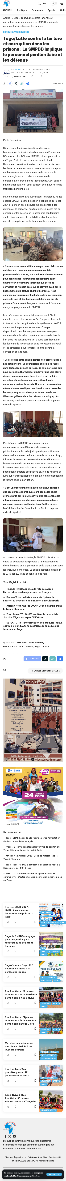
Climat (54, 1052)
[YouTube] (14, 1136)
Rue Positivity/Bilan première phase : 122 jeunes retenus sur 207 (18, 1072)
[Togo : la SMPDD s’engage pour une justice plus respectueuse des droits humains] (51, 944)
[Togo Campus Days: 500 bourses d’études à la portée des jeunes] (51, 971)
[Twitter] (9, 1136)
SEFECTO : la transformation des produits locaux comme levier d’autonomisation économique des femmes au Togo (32, 626)
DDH (43, 948)
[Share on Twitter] (15, 83)
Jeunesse (45, 1003)
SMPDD (29, 646)
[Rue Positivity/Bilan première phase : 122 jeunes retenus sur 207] (51, 1075)
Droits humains (11, 32)
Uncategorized (48, 1110)
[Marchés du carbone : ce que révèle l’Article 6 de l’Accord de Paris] (51, 1049)
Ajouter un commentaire (35, 69)
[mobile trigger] (60, 3)
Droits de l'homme (50, 951)
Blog (16, 17)
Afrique (44, 1052)
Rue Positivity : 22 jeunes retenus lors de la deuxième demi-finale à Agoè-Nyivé (21, 994)
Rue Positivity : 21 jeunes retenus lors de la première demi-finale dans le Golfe (20, 1020)
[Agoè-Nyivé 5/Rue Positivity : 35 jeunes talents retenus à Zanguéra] (51, 1101)
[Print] (27, 83)
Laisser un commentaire (47, 671)
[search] (39, 3)
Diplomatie (46, 913)
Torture (45, 646)
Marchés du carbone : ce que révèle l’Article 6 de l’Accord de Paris (19, 1046)
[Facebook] (5, 1136)
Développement (48, 977)
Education (46, 919)
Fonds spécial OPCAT (14, 646)
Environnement (48, 1058)
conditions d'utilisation (30, 1176)
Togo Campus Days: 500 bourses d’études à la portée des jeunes (19, 968)
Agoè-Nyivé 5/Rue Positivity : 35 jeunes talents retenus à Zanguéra (21, 1098)
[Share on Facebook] (9, 83)
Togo (25, 32)
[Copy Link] (21, 83)
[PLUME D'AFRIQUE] (6, 3)
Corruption (21, 642)
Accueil (7, 17)
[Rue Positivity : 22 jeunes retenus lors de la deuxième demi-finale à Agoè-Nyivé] (51, 997)
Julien (17, 69)
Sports (56, 1003)
